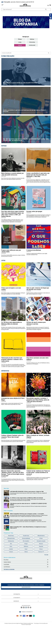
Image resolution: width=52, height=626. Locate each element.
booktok (11, 549)
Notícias (32, 39)
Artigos (26, 543)
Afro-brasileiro (26, 541)
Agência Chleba (19, 623)
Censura (11, 551)
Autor (11, 546)
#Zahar (41, 538)
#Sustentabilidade (26, 538)
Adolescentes (11, 541)
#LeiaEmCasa (26, 535)
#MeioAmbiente (41, 535)
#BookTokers (11, 535)
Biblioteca (26, 546)
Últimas (20, 39)
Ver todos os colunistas (9, 569)
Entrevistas (32, 42)
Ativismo (41, 543)
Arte (11, 543)
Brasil (26, 549)
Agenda (20, 45)
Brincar (41, 549)
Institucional (32, 45)
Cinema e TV (41, 551)
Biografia (41, 546)
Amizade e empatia (41, 541)
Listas (19, 42)
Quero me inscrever (26, 587)
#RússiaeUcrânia (11, 538)
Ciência (26, 551)
